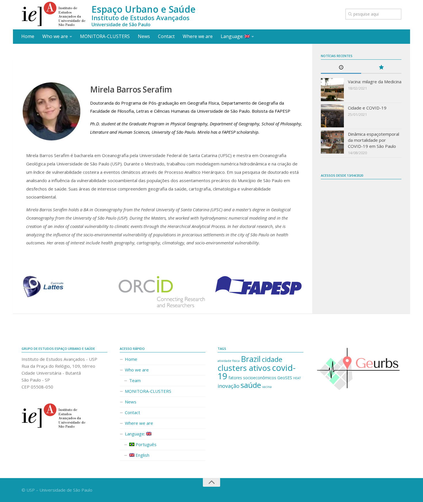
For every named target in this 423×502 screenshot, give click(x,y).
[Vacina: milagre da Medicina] (332, 89)
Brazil (251, 359)
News (144, 36)
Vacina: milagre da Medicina (374, 81)
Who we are (55, 36)
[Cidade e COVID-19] (332, 115)
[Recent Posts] (341, 67)
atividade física (229, 361)
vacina (267, 387)
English (141, 455)
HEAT (297, 378)
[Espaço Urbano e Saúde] (54, 14)
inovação (228, 385)
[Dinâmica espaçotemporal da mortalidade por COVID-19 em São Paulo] (332, 142)
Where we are (198, 36)
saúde (251, 385)
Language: (233, 36)
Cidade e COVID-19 (367, 108)
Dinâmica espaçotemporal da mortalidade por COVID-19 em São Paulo (373, 140)
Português (145, 444)
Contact (166, 36)
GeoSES (284, 377)
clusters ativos (244, 368)
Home (27, 36)
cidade (272, 359)
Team (135, 380)
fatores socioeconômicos (252, 377)
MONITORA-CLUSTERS (105, 36)
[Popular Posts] (381, 67)
